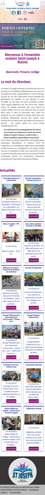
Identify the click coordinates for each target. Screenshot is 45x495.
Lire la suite (11, 216)
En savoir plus (15, 492)
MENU (20, 19)
